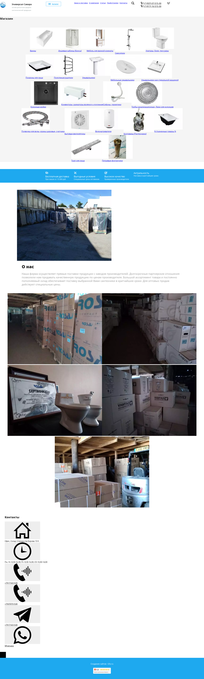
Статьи (103, 3)
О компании (94, 3)
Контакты (123, 3)
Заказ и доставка (81, 3)
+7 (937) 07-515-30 (152, 3)
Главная (69, 3)
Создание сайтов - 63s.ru (102, 664)
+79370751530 (11, 604)
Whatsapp (9, 646)
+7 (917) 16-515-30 (152, 6)
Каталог (55, 4)
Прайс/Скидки (112, 3)
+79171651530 (11, 583)
